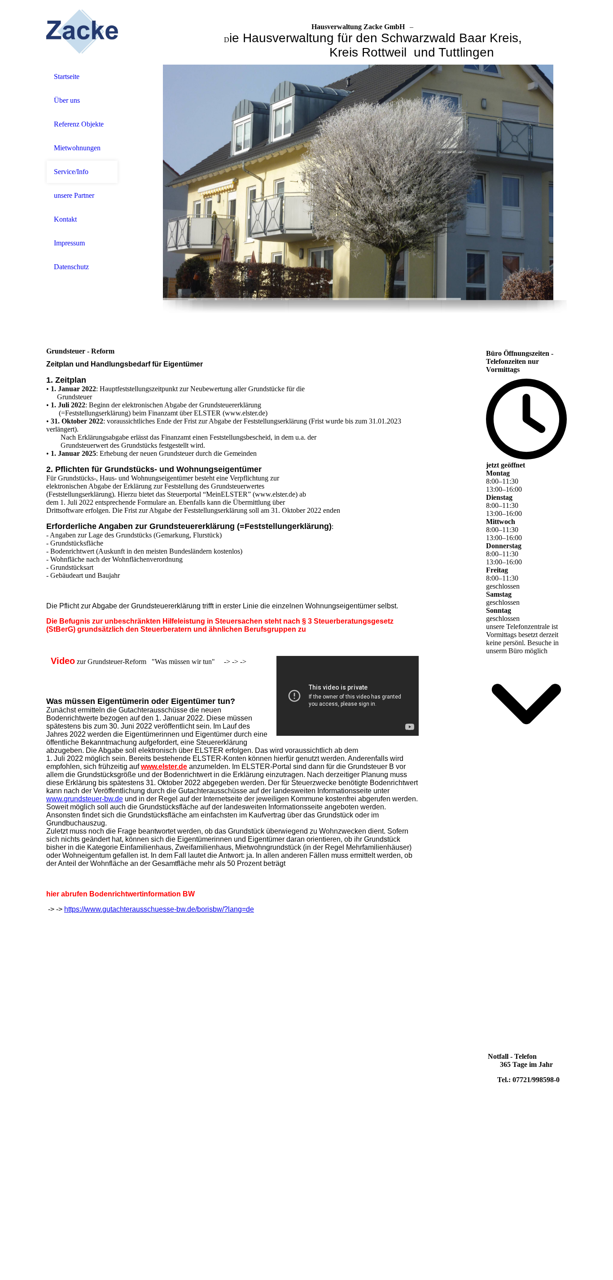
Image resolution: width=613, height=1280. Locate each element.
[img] (82, 32)
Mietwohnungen (77, 148)
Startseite (66, 76)
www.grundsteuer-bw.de (84, 799)
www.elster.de (164, 766)
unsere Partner (74, 195)
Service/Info (71, 171)
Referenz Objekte (79, 124)
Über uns (67, 100)
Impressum (69, 243)
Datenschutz (71, 267)
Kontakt (65, 219)
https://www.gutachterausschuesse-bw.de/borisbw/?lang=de (159, 909)
